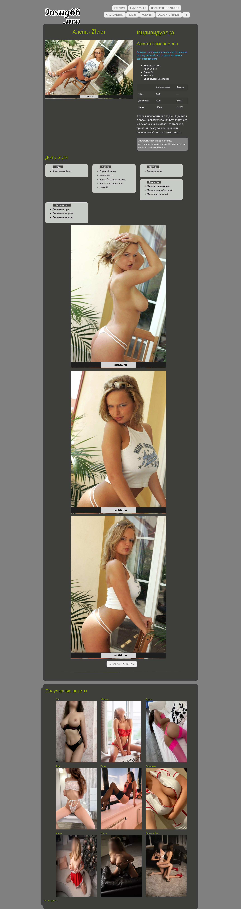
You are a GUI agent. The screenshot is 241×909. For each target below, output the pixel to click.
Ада (58, 766)
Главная (119, 7)
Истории (147, 14)
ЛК (186, 14)
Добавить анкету (168, 14)
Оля (58, 699)
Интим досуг (50, 900)
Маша (59, 833)
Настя (104, 833)
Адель (149, 699)
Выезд (132, 14)
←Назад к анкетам (122, 664)
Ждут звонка (138, 7)
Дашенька (151, 766)
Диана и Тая (152, 833)
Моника (105, 699)
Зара (103, 766)
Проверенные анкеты (165, 7)
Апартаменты (114, 14)
